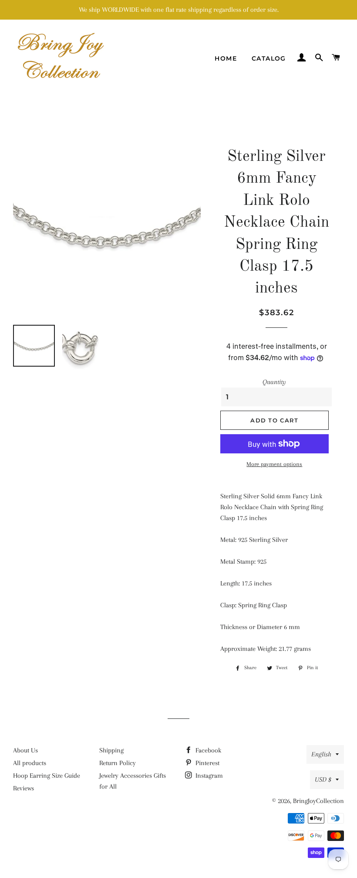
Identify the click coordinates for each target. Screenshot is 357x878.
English (321, 754)
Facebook (207, 750)
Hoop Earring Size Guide (46, 775)
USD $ (323, 779)
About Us (25, 750)
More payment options (274, 464)
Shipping (111, 750)
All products (29, 763)
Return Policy (117, 763)
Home (226, 58)
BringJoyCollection (318, 801)
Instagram (208, 775)
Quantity (274, 382)
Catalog (269, 58)
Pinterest (206, 763)
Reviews (23, 788)
